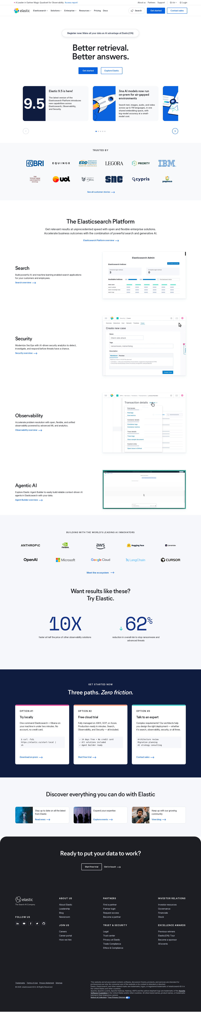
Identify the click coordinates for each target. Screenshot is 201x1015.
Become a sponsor (167, 939)
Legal (105, 931)
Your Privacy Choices (117, 997)
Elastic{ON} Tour (166, 935)
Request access (111, 912)
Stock (161, 917)
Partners (151, 3)
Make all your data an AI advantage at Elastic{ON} (100, 33)
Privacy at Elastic (111, 939)
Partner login (109, 908)
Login (184, 3)
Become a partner (112, 917)
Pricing (97, 10)
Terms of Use (32, 983)
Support (161, 3)
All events (163, 943)
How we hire (65, 939)
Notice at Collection (99, 997)
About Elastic (65, 904)
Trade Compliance (112, 943)
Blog (61, 912)
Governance (164, 908)
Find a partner (110, 904)
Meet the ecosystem (98, 572)
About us (142, 3)
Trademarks (20, 983)
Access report (71, 2)
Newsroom (64, 917)
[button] (96, 131)
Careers (63, 931)
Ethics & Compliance (113, 948)
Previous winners (166, 931)
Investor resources (167, 904)
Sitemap (59, 983)
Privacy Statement (46, 983)
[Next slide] (175, 131)
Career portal (65, 935)
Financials (163, 912)
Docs (105, 10)
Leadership (64, 908)
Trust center (109, 935)
